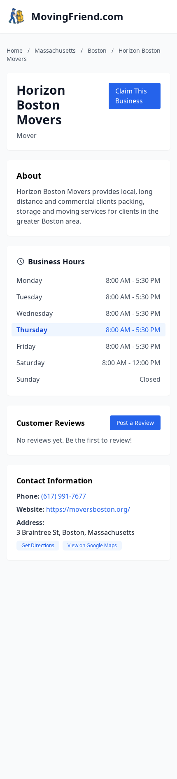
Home (15, 50)
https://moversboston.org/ (88, 509)
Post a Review (135, 423)
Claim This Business (131, 95)
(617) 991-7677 (63, 496)
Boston (97, 50)
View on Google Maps (92, 545)
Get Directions (37, 545)
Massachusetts (55, 50)
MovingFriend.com (77, 16)
